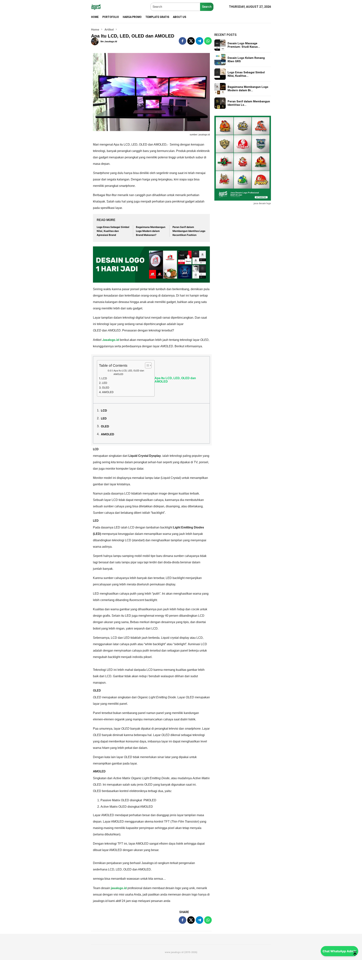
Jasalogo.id (110, 340)
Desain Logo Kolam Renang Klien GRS (246, 59)
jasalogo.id (119, 888)
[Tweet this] (191, 41)
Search (207, 6)
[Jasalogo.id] (96, 7)
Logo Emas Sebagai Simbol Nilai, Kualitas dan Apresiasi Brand (113, 230)
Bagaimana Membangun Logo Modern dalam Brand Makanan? (150, 230)
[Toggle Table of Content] (146, 365)
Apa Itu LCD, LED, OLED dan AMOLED (129, 372)
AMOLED (108, 392)
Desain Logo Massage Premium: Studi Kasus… (244, 45)
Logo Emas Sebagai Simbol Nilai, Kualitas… (246, 74)
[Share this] (182, 41)
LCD (104, 378)
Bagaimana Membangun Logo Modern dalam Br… (248, 88)
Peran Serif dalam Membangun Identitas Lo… (249, 103)
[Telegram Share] (199, 41)
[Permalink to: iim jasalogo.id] (95, 41)
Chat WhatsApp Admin (339, 951)
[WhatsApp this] (208, 41)
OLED (105, 387)
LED (104, 382)
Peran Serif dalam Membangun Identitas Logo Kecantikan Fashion (189, 230)
